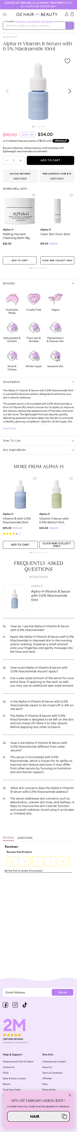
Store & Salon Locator (14, 1078)
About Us (47, 1067)
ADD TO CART (20, 260)
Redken (49, 21)
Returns (7, 1084)
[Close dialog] (70, 1095)
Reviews (8, 838)
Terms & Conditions (52, 1072)
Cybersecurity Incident (54, 1061)
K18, (43, 21)
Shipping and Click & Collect (18, 1061)
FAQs (5, 1072)
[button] (38, 1116)
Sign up (62, 992)
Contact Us (9, 1067)
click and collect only (57, 260)
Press (44, 1084)
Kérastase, (20, 21)
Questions (25, 838)
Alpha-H (10, 37)
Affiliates (47, 1078)
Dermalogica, (33, 21)
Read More (9, 428)
